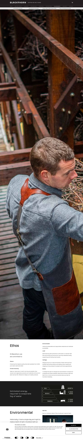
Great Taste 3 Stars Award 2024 (49, 8)
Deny (73, 432)
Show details (38, 437)
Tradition (41, 6)
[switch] (21, 438)
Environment (57, 6)
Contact (65, 6)
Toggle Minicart (72, 2)
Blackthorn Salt (18, 2)
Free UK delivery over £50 (65, 8)
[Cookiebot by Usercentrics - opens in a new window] (7, 438)
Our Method (33, 6)
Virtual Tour (18, 6)
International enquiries (34, 8)
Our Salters (49, 6)
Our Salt (26, 6)
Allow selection (73, 428)
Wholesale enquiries (17, 8)
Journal (71, 6)
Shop (11, 6)
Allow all (73, 425)
